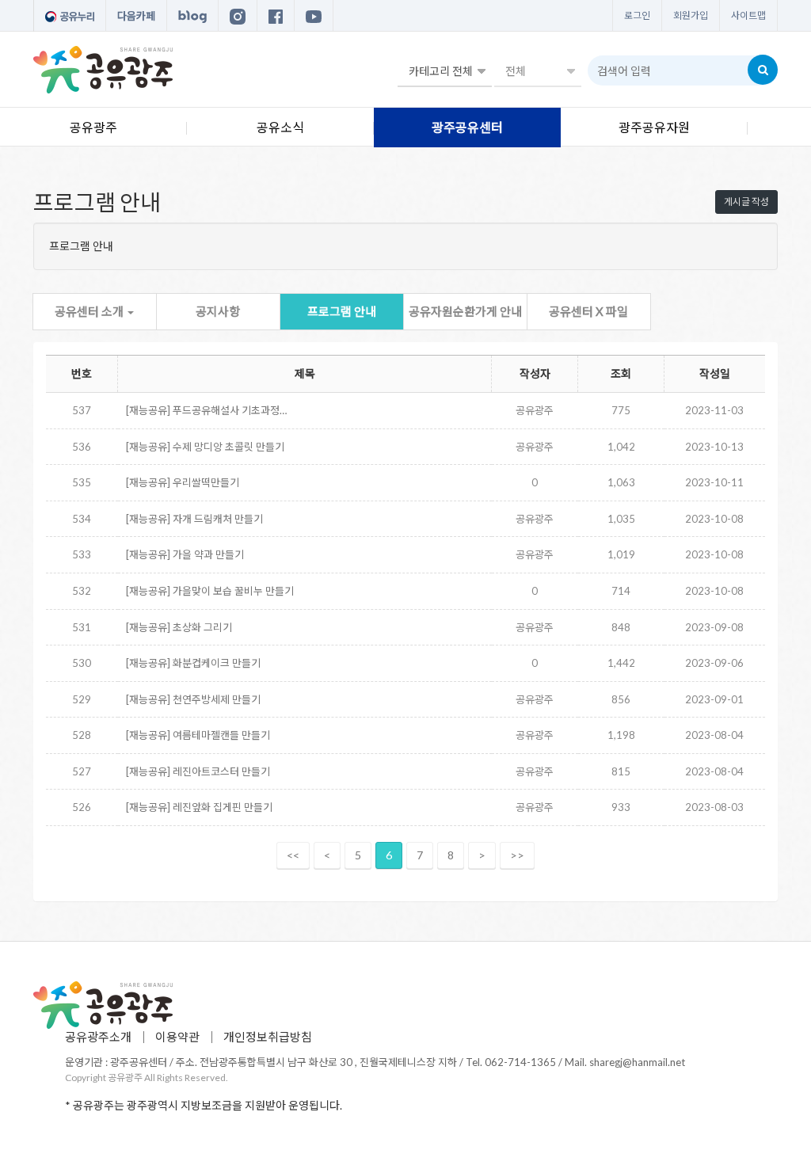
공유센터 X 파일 (588, 311)
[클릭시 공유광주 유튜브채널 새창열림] (314, 16)
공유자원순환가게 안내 (465, 311)
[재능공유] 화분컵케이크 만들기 (193, 663)
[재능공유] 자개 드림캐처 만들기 (194, 518)
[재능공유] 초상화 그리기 (179, 627)
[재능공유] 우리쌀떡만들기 (182, 482)
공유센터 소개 (90, 311)
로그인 (637, 15)
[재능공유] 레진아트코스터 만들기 (198, 771)
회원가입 (690, 15)
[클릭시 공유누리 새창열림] (69, 16)
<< (293, 855)
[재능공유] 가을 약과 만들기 (185, 554)
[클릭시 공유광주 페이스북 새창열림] (275, 16)
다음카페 (136, 16)
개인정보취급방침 (267, 1037)
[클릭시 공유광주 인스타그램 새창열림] (238, 16)
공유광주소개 (98, 1037)
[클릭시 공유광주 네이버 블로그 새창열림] (192, 16)
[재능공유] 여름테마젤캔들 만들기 (198, 735)
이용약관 (177, 1037)
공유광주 (93, 127)
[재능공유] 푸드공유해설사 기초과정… (206, 410)
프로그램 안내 (341, 311)
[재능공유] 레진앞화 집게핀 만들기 (199, 807)
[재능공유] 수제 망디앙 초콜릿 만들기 (205, 446)
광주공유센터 (467, 127)
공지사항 (218, 311)
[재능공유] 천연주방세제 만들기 (193, 699)
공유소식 (280, 127)
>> (517, 855)
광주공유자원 (654, 127)
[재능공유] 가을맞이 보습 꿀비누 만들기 (210, 590)
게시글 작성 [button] (746, 202)
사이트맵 (748, 15)
